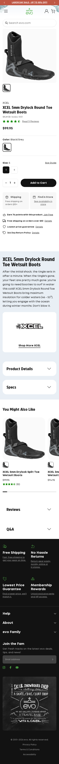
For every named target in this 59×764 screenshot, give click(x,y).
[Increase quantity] (14, 183)
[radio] (7, 147)
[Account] (47, 11)
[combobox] (29, 23)
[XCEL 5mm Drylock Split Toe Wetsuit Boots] (24, 438)
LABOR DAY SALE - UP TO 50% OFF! (29, 2)
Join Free (48, 215)
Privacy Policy (30, 745)
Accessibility (29, 754)
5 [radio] (6, 170)
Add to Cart (38, 183)
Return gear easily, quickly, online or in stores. (41, 564)
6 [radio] (14, 170)
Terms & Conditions (29, 750)
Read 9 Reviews (30, 121)
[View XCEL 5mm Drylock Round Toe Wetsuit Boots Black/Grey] (6, 88)
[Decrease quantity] (6, 183)
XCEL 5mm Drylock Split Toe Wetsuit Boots (21, 474)
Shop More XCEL (29, 345)
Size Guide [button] (50, 163)
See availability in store (43, 203)
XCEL (6, 103)
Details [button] (48, 221)
